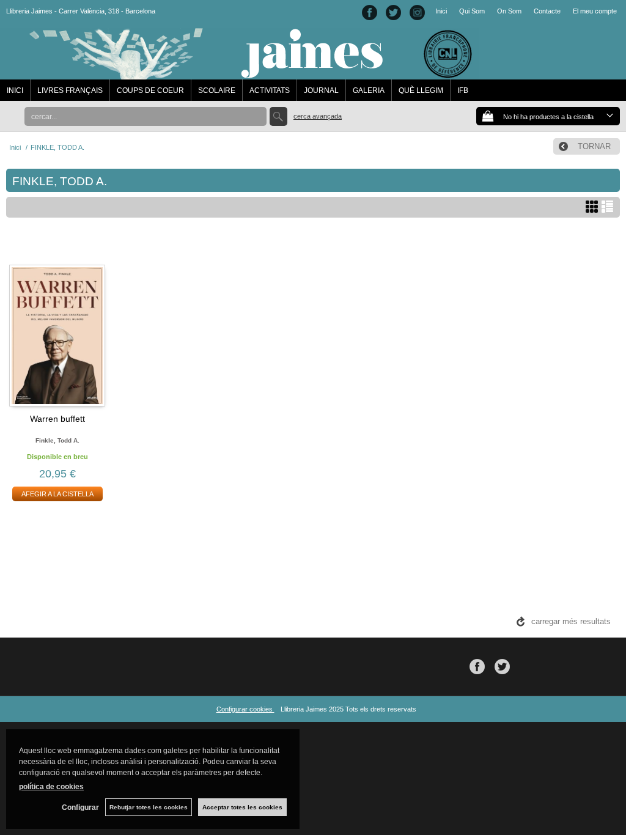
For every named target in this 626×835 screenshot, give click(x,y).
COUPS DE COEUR (150, 90)
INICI (15, 90)
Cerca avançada (317, 116)
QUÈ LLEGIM (421, 90)
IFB (462, 90)
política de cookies (51, 786)
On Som (509, 11)
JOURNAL (321, 90)
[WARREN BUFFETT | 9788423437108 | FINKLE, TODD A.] (57, 321)
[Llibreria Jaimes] (239, 73)
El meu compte (595, 11)
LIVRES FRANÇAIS (70, 90)
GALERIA (369, 90)
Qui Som (472, 11)
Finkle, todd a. (57, 440)
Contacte (547, 11)
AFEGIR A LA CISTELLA (57, 494)
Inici (441, 11)
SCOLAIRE (216, 90)
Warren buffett (57, 419)
